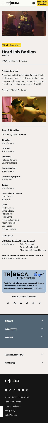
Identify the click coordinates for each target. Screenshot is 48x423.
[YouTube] (21, 303)
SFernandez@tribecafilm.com (33, 250)
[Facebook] (14, 303)
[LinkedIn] (33, 303)
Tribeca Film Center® (13, 401)
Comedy (14, 71)
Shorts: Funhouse (19, 90)
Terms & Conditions (12, 406)
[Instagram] (8, 303)
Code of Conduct (11, 415)
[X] (40, 303)
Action (5, 71)
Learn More (37, 288)
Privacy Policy (10, 410)
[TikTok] (27, 303)
